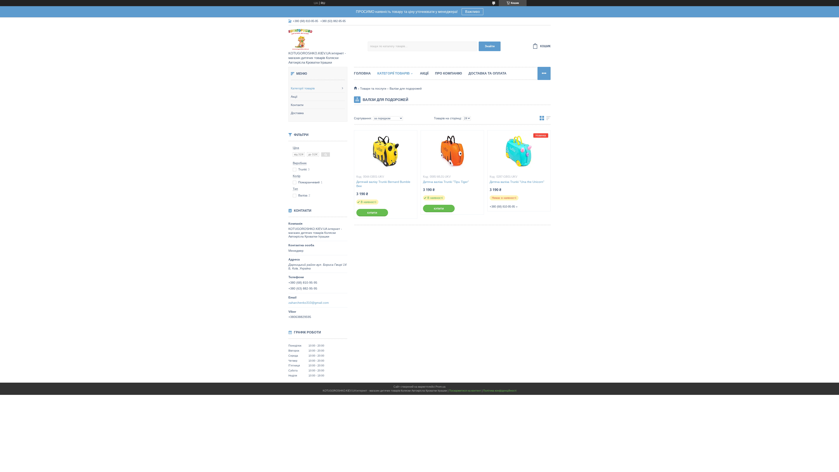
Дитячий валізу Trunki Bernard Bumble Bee (383, 184)
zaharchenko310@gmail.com (308, 302)
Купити (372, 213)
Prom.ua (440, 386)
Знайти (490, 46)
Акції (294, 96)
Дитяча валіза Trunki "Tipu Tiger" (446, 182)
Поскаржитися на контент (465, 390)
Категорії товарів (303, 88)
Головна (362, 73)
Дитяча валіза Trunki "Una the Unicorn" (517, 182)
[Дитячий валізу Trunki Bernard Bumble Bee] (385, 152)
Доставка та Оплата (487, 73)
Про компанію (448, 73)
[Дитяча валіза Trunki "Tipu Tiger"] (452, 152)
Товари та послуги (373, 88)
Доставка (297, 113)
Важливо (472, 12)
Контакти (297, 105)
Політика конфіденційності (500, 390)
